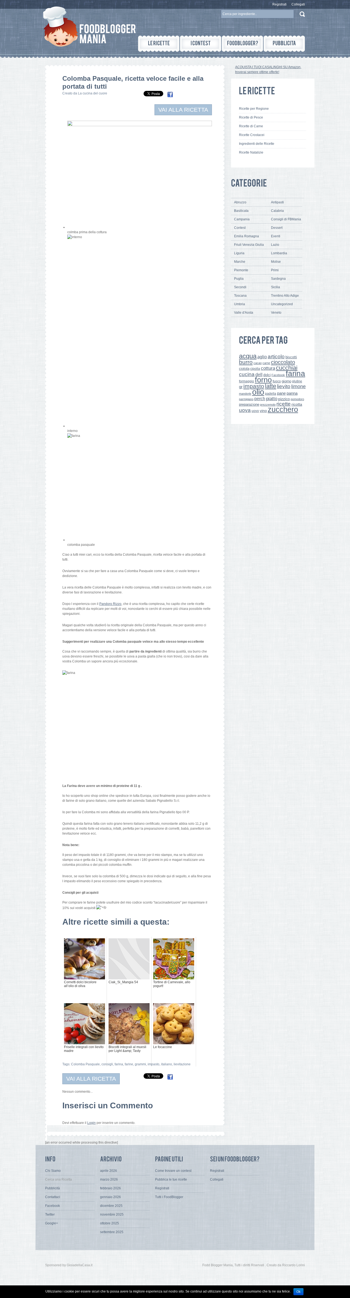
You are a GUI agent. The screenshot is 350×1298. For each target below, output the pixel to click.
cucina (247, 374)
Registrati (279, 4)
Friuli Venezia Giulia (249, 245)
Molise (276, 262)
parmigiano (246, 399)
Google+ (51, 1223)
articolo (276, 356)
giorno (286, 381)
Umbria (239, 304)
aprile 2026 (108, 1171)
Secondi (240, 287)
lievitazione (182, 1064)
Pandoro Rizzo (110, 604)
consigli (107, 1064)
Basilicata (241, 211)
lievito (283, 386)
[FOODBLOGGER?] (242, 44)
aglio (262, 356)
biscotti (291, 357)
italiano (166, 1064)
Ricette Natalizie (251, 152)
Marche (239, 262)
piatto (271, 398)
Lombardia (279, 253)
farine (129, 1064)
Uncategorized (282, 304)
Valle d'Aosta (243, 313)
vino (263, 410)
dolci (267, 375)
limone (298, 386)
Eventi (275, 236)
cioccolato (283, 362)
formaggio (246, 381)
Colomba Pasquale (85, 1064)
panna (292, 393)
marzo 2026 (109, 1179)
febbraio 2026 (110, 1188)
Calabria (277, 211)
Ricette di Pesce (251, 117)
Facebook (278, 375)
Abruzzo (240, 202)
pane (281, 393)
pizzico (284, 399)
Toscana (240, 296)
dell (258, 374)
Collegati (298, 4)
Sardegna (278, 279)
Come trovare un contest (173, 1171)
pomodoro (297, 399)
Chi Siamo (53, 1171)
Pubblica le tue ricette (171, 1179)
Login (91, 1123)
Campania (242, 219)
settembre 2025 (111, 1232)
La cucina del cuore (92, 93)
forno (263, 380)
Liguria (239, 253)
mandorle (245, 393)
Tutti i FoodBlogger (169, 1197)
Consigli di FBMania (286, 219)
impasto (153, 1064)
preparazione (249, 404)
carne (266, 363)
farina (119, 1064)
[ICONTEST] (200, 44)
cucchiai (287, 367)
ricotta (296, 404)
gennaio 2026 (110, 1197)
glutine (297, 381)
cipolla (255, 368)
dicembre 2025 (111, 1206)
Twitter (50, 1214)
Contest (240, 228)
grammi (140, 1064)
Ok (298, 1292)
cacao (257, 363)
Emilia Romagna (246, 236)
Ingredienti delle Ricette (256, 144)
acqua (247, 356)
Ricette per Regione (254, 109)
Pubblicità (52, 1188)
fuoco (277, 381)
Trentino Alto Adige (285, 296)
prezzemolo (268, 404)
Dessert (276, 228)
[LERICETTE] (158, 44)
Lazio (275, 245)
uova (245, 410)
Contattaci (52, 1197)
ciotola (244, 369)
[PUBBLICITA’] (284, 44)
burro (246, 362)
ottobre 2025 (109, 1223)
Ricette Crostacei (251, 135)
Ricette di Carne (251, 126)
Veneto (276, 313)
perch (259, 398)
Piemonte (241, 270)
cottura (268, 368)
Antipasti (277, 202)
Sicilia (275, 287)
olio (258, 391)
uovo (255, 411)
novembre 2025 (112, 1214)
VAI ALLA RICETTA (183, 109)
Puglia (239, 279)
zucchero (283, 409)
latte (270, 386)
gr (241, 386)
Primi (275, 270)
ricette (283, 404)
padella (270, 394)
